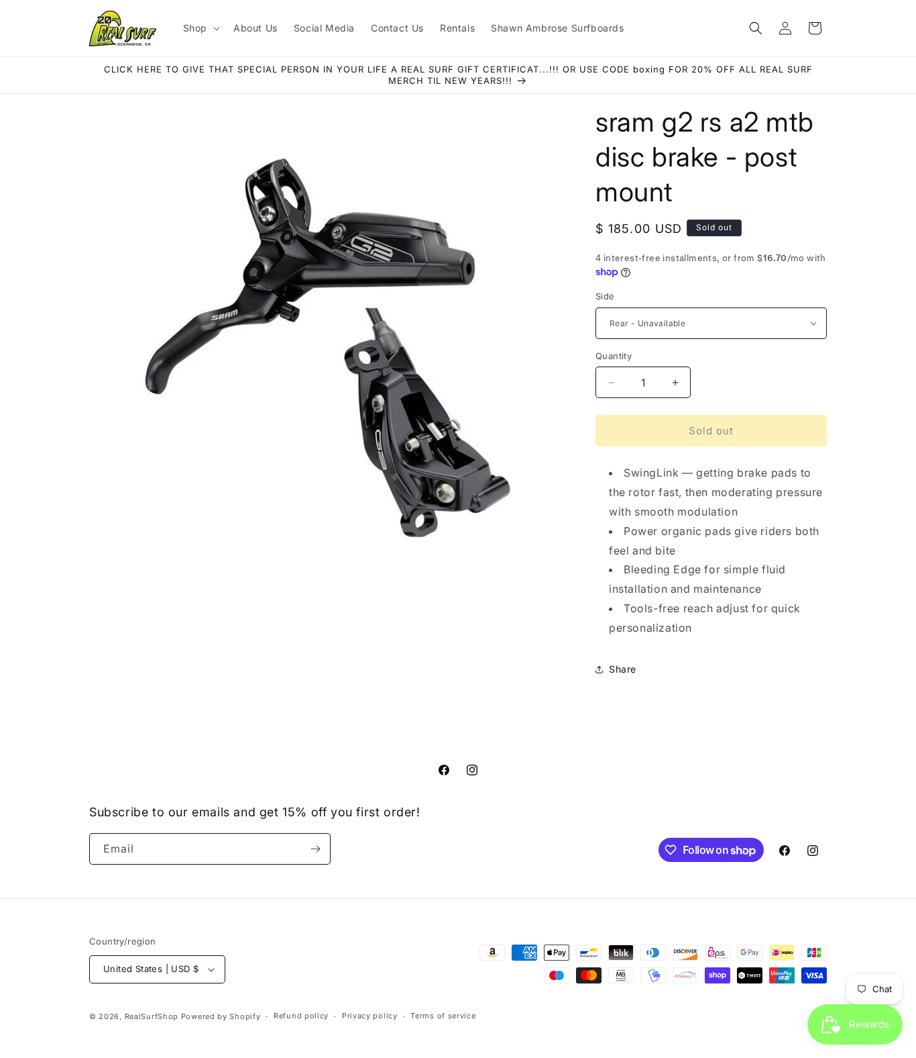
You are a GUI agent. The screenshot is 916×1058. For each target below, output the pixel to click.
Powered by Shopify (221, 1016)
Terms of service (442, 1015)
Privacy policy (370, 1015)
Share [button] (622, 669)
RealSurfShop (151, 1016)
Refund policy (301, 1015)
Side (605, 296)
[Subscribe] (315, 849)
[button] (200, 28)
